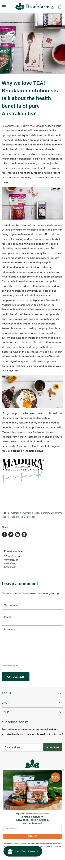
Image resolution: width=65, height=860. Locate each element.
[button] (52, 7)
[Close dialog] (62, 770)
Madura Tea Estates (21, 516)
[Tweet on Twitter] (11, 534)
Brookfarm (56, 512)
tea (34, 516)
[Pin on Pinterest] (24, 534)
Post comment (15, 676)
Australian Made (31, 512)
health (5, 516)
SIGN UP (32, 836)
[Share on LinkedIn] (17, 534)
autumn (45, 512)
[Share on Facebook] (4, 534)
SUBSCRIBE (52, 747)
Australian (16, 512)
